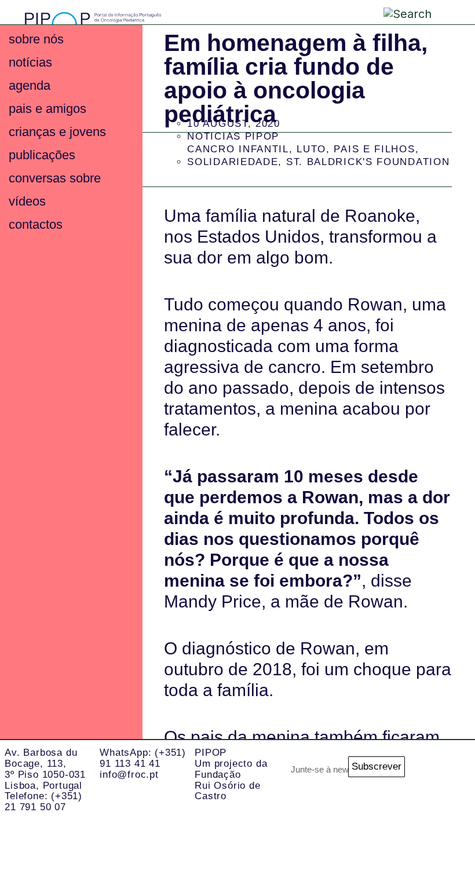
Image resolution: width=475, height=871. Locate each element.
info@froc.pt (129, 774)
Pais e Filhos (374, 149)
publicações (42, 155)
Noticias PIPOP (233, 136)
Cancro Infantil (238, 149)
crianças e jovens (57, 132)
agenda (29, 85)
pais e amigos (47, 108)
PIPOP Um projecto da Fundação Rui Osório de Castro (231, 774)
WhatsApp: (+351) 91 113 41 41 (143, 758)
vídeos (27, 201)
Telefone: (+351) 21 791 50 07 (43, 802)
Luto (311, 149)
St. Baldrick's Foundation (368, 161)
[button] (447, 11)
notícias (30, 62)
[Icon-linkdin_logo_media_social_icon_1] (446, 819)
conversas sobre (55, 178)
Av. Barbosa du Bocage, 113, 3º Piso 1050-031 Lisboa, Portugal (45, 769)
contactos (36, 224)
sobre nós (36, 39)
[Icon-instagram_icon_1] (446, 772)
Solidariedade (232, 161)
